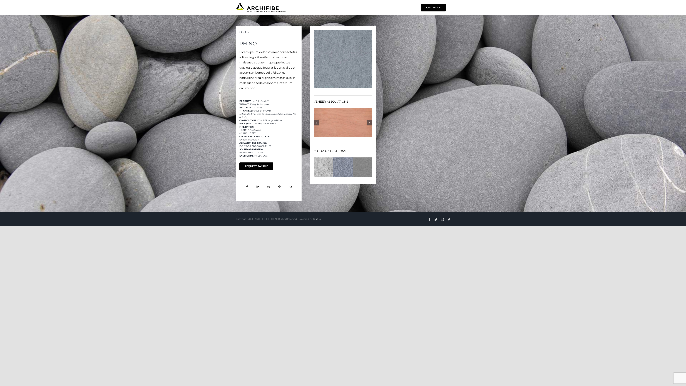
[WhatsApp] (269, 187)
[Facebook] (247, 187)
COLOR (244, 32)
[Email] (290, 187)
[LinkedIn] (258, 187)
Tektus (316, 218)
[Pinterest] (279, 187)
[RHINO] (343, 31)
